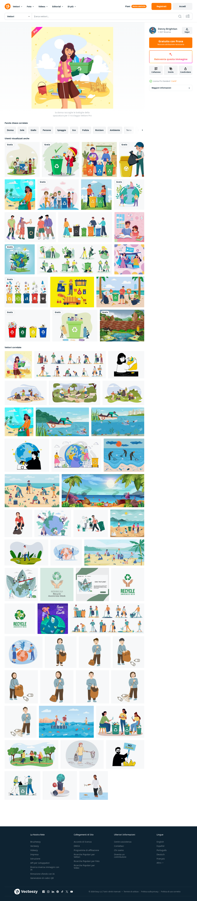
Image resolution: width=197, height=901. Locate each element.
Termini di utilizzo (131, 891)
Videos (41, 6)
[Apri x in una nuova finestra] (67, 892)
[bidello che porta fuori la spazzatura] (131, 159)
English (160, 841)
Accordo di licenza (83, 841)
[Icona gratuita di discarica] (72, 292)
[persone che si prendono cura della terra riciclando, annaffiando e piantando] (129, 194)
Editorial (56, 6)
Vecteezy (34, 846)
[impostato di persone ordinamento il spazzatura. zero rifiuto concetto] (85, 227)
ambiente (115, 130)
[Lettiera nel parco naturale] (122, 325)
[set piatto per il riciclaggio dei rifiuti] (74, 259)
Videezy (34, 850)
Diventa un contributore (120, 855)
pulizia (85, 130)
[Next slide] (140, 130)
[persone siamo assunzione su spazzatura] (22, 785)
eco (74, 130)
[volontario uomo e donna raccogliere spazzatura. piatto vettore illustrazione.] (90, 523)
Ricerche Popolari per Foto (86, 861)
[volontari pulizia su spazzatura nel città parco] (21, 722)
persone (47, 130)
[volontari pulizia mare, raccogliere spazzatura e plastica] (66, 722)
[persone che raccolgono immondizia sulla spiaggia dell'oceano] (127, 523)
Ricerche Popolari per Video (84, 866)
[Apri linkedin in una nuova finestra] (53, 892)
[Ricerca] (180, 16)
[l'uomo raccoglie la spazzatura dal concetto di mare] (52, 618)
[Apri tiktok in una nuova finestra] (62, 892)
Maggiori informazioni (161, 88)
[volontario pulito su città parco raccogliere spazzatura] (128, 652)
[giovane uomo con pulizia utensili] (95, 652)
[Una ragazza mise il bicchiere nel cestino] (60, 159)
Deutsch (161, 854)
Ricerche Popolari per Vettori (84, 855)
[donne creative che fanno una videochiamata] (129, 259)
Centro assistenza (122, 841)
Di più (70, 6)
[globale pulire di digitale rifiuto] (60, 785)
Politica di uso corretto (171, 891)
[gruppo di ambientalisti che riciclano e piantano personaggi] (58, 194)
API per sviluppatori (40, 862)
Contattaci (119, 846)
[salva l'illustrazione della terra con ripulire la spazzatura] (26, 552)
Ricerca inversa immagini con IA (44, 868)
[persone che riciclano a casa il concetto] (96, 194)
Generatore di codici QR (42, 878)
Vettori (16, 6)
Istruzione (35, 858)
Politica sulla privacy (150, 891)
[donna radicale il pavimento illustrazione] (56, 686)
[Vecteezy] (7, 6)
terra (128, 130)
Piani (127, 6)
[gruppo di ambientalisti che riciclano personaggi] (22, 159)
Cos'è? (173, 81)
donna (10, 130)
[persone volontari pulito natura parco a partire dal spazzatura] (21, 686)
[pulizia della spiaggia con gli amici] (120, 292)
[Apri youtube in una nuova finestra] (71, 892)
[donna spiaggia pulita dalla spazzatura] (20, 194)
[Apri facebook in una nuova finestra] (43, 892)
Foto (29, 6)
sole (22, 130)
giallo (33, 130)
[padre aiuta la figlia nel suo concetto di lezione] (129, 227)
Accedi (182, 6)
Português (162, 850)
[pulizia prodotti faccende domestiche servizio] (127, 686)
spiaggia (61, 130)
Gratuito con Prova (170, 43)
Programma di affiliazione (86, 850)
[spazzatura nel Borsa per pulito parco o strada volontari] (92, 686)
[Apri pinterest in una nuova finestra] (57, 892)
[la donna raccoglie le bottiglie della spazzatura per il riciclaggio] (18, 364)
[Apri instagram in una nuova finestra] (48, 892)
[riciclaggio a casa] (99, 159)
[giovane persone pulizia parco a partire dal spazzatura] (61, 652)
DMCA (77, 846)
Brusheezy (35, 841)
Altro (159, 863)
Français (161, 858)
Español (160, 846)
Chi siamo (119, 850)
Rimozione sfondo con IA (42, 873)
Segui (187, 32)
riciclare (99, 130)
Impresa (34, 854)
